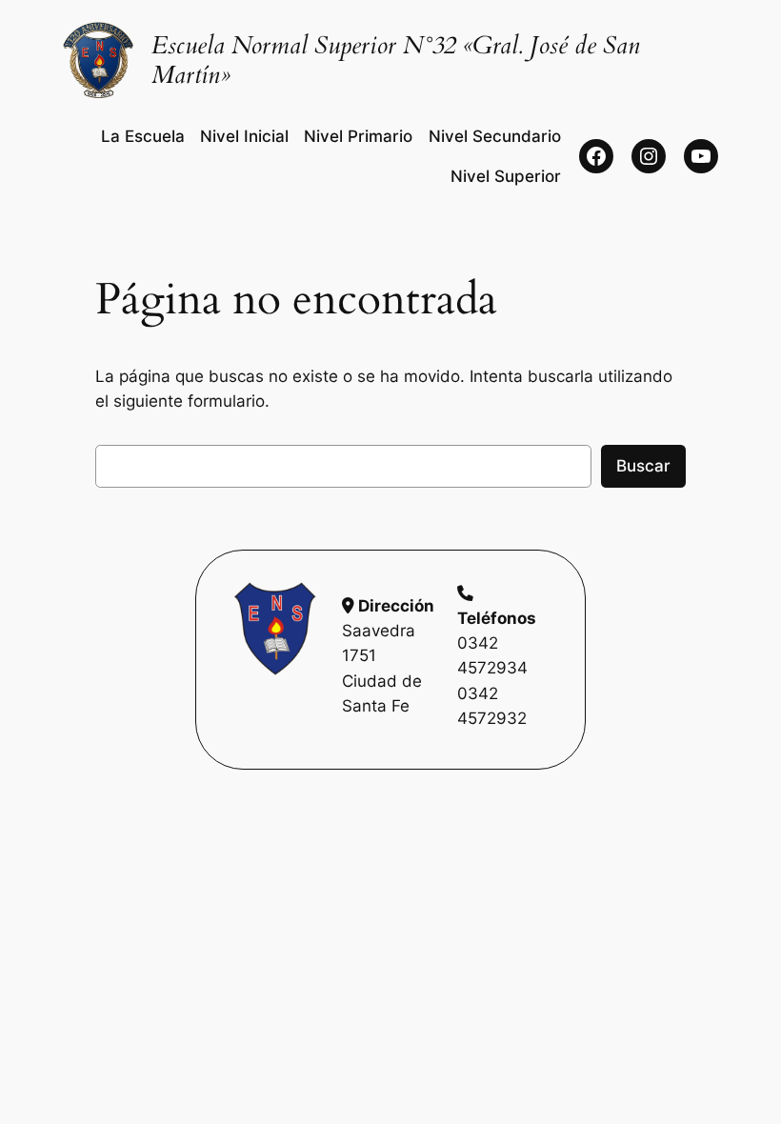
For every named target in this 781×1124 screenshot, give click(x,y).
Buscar (643, 465)
